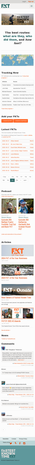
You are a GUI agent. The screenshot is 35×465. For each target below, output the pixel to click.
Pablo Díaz (19, 144)
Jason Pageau (15, 160)
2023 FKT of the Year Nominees (14, 277)
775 (13, 177)
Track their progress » (7, 108)
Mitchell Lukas (22, 147)
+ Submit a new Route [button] (21, 120)
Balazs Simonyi (15, 167)
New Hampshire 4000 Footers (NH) (24, 363)
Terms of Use (6, 442)
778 (26, 177)
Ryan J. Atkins (15, 164)
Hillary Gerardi (15, 141)
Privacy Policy (23, 439)
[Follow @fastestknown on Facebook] (20, 444)
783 (17, 180)
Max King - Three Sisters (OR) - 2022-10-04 (21, 394)
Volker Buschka (15, 157)
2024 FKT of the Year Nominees (14, 258)
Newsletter (5, 439)
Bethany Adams (24, 160)
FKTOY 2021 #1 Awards (11, 321)
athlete (30, 135)
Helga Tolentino (23, 150)
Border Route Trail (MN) (27, 407)
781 (8, 180)
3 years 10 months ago (27, 365)
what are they (13, 36)
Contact (14, 439)
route (25, 135)
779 (30, 177)
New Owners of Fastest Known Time (16, 297)
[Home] (5, 6)
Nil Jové (13, 144)
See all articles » (5, 330)
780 (4, 180)
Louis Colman (14, 150)
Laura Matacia (15, 154)
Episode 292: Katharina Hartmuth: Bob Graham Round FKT (24, 224)
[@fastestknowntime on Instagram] (24, 444)
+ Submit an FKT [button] (7, 120)
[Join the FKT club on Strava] (15, 444)
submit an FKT (7, 137)
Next (31, 209)
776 (17, 177)
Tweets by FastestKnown (8, 338)
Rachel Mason (15, 170)
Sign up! (31, 1)
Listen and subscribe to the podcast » (11, 234)
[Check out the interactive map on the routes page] (17, 60)
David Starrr (14, 147)
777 (21, 177)
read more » (21, 360)
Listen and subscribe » (7, 196)
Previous (3, 209)
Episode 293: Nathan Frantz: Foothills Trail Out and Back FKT (8, 223)
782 (13, 181)
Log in (24, 1)
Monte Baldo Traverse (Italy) (26, 376)
